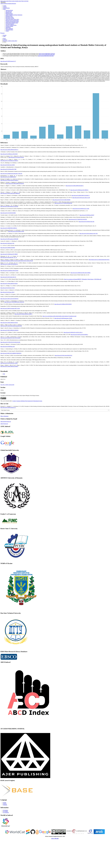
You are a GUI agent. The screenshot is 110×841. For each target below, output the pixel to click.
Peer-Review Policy (10, 17)
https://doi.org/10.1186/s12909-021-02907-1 (23, 313)
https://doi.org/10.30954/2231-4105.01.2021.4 (73, 332)
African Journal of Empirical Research (8, 3)
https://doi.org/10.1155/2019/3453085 (8, 212)
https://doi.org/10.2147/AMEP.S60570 (8, 176)
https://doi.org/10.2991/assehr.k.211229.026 (9, 206)
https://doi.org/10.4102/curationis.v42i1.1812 (89, 233)
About (4, 9)
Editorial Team (9, 12)
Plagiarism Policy (9, 16)
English (4, 802)
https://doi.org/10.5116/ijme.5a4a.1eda (86, 221)
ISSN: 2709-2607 (55, 838)
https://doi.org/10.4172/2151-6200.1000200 (61, 199)
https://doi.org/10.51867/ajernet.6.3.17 (8, 61)
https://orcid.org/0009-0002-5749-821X (47, 53)
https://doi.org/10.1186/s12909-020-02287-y (75, 185)
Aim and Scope (9, 11)
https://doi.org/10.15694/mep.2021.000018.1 (79, 190)
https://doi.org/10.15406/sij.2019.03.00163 (63, 304)
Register (4, 35)
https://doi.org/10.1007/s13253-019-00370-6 (9, 298)
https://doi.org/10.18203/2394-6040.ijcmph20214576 (11, 325)
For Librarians (6, 812)
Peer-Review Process (10, 18)
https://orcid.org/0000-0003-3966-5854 (47, 54)
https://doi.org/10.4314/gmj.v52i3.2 (8, 287)
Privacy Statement (9, 28)
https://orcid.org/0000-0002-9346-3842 (46, 55)
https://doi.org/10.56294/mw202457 (87, 215)
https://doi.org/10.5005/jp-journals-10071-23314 (10, 308)
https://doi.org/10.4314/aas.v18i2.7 (7, 292)
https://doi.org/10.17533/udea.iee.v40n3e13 (9, 160)
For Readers (5, 810)
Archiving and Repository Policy (12, 21)
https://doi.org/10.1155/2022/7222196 (16, 157)
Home (4, 38)
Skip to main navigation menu (15, 1)
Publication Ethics (9, 13)
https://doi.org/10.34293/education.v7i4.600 (63, 318)
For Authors (5, 811)
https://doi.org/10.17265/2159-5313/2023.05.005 (10, 342)
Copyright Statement (10, 24)
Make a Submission (4, 416)
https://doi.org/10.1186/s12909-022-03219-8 (15, 183)
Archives (5, 6)
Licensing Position (9, 26)
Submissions (8, 27)
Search (2, 33)
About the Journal (9, 10)
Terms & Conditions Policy (11, 25)
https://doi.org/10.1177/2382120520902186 (63, 203)
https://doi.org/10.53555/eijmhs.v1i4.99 (16, 231)
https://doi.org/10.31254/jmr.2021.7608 (8, 169)
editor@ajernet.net (4, 423)
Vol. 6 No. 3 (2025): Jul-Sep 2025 (10, 40)
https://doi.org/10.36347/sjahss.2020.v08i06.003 (10, 193)
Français (4, 803)
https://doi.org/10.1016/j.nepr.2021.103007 (9, 363)
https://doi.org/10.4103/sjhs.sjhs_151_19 (9, 257)
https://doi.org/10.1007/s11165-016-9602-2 (79, 334)
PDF (4, 373)
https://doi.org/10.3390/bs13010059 (8, 247)
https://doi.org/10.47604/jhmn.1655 (8, 346)
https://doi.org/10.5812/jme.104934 (8, 164)
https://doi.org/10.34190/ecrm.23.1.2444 (81, 208)
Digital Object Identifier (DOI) (12, 22)
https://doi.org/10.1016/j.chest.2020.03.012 (63, 355)
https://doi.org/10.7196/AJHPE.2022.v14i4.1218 (14, 302)
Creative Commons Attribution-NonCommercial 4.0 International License (27, 400)
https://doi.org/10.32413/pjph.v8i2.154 (8, 277)
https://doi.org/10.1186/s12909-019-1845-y (9, 283)
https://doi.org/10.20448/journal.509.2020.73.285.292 (11, 173)
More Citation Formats (5, 410)
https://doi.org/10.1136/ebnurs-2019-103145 (9, 270)
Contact (7, 30)
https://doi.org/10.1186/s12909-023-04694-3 (9, 180)
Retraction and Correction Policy (12, 20)
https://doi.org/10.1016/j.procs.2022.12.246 (81, 197)
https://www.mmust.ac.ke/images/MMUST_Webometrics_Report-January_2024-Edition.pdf (82, 279)
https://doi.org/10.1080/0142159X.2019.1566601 (80, 272)
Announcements (6, 8)
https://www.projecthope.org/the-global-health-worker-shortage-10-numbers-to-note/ (59, 316)
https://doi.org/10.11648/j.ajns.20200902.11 (9, 264)
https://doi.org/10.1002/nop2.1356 (7, 243)
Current (4, 5)
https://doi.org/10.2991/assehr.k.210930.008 (9, 239)
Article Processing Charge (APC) (12, 19)
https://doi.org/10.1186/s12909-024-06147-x (9, 149)
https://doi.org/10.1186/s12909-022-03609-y (9, 366)
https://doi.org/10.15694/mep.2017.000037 (9, 254)
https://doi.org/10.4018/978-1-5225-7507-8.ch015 (10, 337)
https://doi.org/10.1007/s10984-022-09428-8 (9, 330)
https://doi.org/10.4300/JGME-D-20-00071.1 (81, 195)
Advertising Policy (9, 29)
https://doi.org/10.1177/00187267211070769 (78, 219)
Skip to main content (5, 1)
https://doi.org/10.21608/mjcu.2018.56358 (9, 154)
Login (4, 36)
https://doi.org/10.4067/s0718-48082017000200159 (11, 353)
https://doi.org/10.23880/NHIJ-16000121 (9, 228)
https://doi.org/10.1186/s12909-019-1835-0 (9, 322)
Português (5, 804)
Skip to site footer (24, 1)
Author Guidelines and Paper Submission (14, 14)
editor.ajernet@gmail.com (6, 421)
